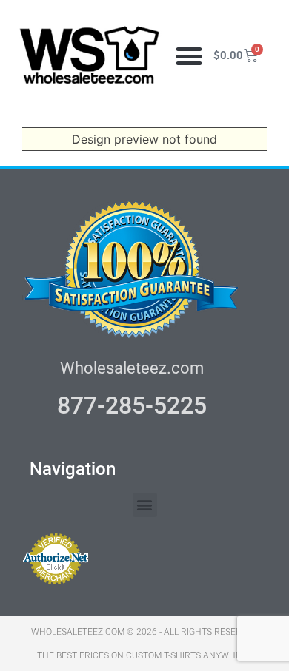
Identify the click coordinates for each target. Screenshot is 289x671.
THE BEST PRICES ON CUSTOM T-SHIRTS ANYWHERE (144, 655)
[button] (188, 56)
